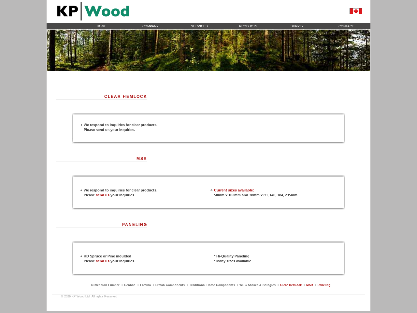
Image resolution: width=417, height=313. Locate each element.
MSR (309, 285)
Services (199, 26)
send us (102, 195)
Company (150, 26)
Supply (297, 26)
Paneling (324, 285)
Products (248, 26)
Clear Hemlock (291, 285)
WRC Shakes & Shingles (257, 285)
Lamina (145, 285)
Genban (130, 285)
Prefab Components (170, 285)
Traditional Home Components (212, 285)
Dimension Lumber (105, 285)
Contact (346, 26)
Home (102, 26)
